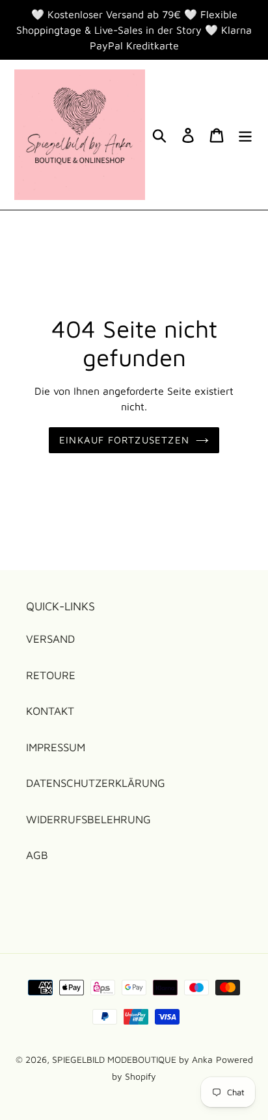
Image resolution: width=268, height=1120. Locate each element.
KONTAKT (50, 710)
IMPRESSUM (55, 747)
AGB (37, 855)
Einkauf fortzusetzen (124, 439)
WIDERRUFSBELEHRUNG (88, 819)
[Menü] (245, 135)
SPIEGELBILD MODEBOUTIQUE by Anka (132, 1059)
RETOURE (50, 675)
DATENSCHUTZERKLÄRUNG (95, 783)
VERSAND (50, 638)
